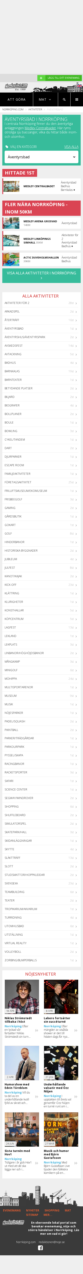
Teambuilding (14, 892)
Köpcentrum (14, 619)
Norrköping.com (13, 109)
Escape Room (14, 465)
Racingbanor (14, 764)
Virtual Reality (16, 943)
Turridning (13, 917)
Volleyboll (13, 952)
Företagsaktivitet (18, 482)
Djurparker (13, 457)
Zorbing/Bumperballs (21, 960)
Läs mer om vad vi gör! (59, 1232)
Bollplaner (13, 414)
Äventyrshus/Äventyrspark (25, 337)
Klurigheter (14, 602)
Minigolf (11, 670)
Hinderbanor (14, 542)
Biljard (10, 397)
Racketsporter (16, 772)
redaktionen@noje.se (52, 1242)
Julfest (10, 568)
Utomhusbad (14, 926)
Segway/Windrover (19, 798)
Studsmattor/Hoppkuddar (25, 875)
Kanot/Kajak (13, 576)
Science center (16, 789)
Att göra (17, 99)
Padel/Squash (15, 721)
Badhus (10, 363)
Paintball (11, 730)
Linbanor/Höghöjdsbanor (24, 653)
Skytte (9, 849)
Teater (10, 900)
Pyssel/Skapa (14, 755)
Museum (11, 696)
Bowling (11, 431)
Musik (9, 704)
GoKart (10, 525)
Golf (8, 533)
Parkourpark (14, 747)
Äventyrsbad (14, 329)
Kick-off (10, 585)
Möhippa (11, 679)
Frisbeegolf (13, 499)
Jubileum (11, 559)
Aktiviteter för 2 (17, 303)
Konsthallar (14, 610)
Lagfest (10, 627)
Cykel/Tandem (15, 440)
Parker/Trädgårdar (19, 738)
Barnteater (13, 380)
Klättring (12, 593)
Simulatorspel (15, 824)
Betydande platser (19, 388)
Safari (9, 781)
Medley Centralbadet (40, 128)
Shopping (12, 806)
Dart (8, 448)
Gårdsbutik (13, 516)
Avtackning (13, 354)
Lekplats (11, 644)
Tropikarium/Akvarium (21, 909)
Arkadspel (12, 311)
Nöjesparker (14, 713)
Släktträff (12, 858)
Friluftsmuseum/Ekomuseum (26, 491)
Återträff (12, 320)
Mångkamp (12, 662)
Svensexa (11, 883)
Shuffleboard (15, 815)
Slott (9, 866)
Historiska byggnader (21, 551)
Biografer (12, 405)
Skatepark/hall (16, 832)
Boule (9, 422)
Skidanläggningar (18, 841)
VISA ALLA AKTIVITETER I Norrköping (41, 273)
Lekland (10, 636)
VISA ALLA (71, 147)
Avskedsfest (14, 346)
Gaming (10, 508)
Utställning (14, 935)
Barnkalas (12, 371)
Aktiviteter (35, 109)
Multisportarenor (19, 687)
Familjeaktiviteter (17, 474)
